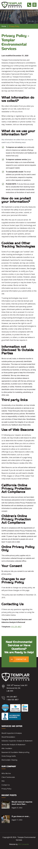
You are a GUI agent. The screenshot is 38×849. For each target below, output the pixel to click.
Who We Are (6, 773)
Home (4, 26)
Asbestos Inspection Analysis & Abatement (17, 741)
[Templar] (12, 4)
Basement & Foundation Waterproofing (15, 752)
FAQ (3, 781)
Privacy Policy (6, 789)
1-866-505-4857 (12, 700)
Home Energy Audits (9, 756)
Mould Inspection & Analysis (12, 733)
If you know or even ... (21, 816)
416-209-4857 (16, 627)
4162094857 (29, 5)
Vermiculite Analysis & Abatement (13, 744)
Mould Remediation (8, 737)
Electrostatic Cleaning (9, 760)
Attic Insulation (7, 748)
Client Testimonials (8, 777)
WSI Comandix (23, 844)
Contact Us (6, 785)
